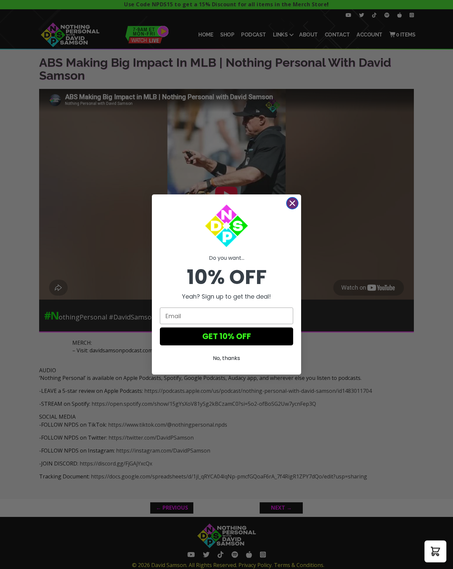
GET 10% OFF (226, 336)
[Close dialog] (292, 203)
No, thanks (226, 358)
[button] (435, 551)
